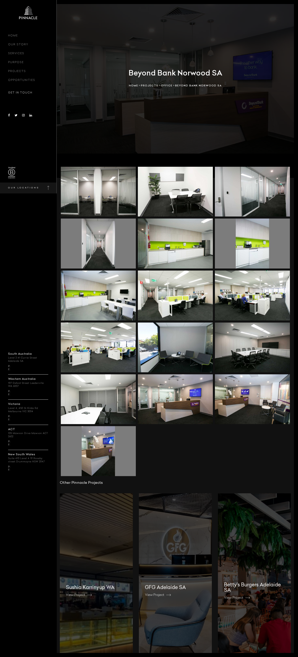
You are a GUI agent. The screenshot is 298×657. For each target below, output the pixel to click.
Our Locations (23, 188)
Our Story (18, 44)
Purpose (16, 62)
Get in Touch (20, 92)
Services (16, 53)
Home (13, 35)
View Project (75, 595)
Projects (17, 71)
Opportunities (21, 80)
